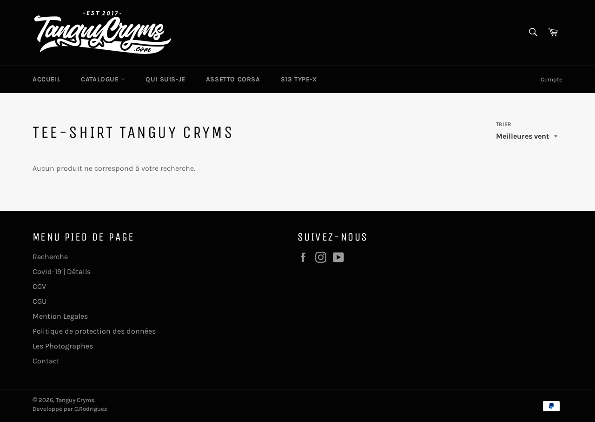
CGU (39, 301)
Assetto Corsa (233, 79)
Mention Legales (60, 316)
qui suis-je (165, 79)
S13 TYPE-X (299, 79)
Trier (503, 124)
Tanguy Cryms (75, 399)
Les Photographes (63, 346)
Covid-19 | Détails (62, 271)
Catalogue (101, 79)
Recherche (50, 256)
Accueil (46, 79)
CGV (39, 286)
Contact (46, 360)
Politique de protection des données (94, 331)
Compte (551, 79)
